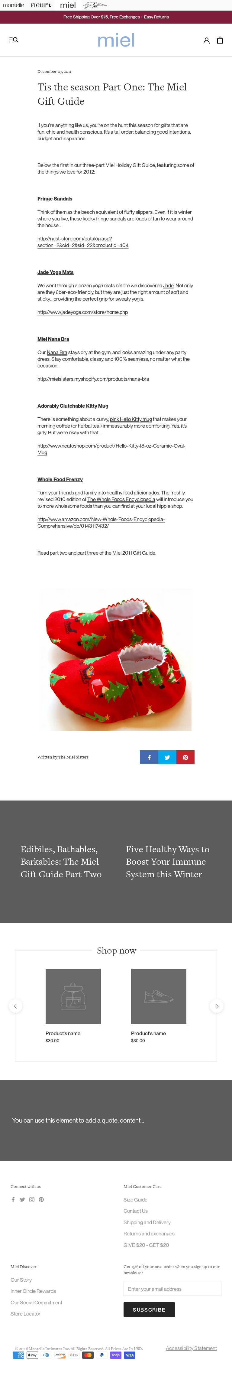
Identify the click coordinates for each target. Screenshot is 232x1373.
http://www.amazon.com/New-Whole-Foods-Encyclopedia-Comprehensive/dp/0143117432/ (101, 522)
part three (87, 553)
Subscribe (149, 1309)
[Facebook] (13, 1199)
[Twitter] (22, 1199)
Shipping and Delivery (147, 1222)
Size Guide (135, 1199)
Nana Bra (57, 352)
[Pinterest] (41, 1199)
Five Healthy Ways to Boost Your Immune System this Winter (168, 861)
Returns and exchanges (149, 1233)
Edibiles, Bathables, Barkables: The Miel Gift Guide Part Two (61, 861)
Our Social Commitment (36, 1302)
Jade (168, 285)
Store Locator (25, 1313)
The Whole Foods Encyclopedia (121, 499)
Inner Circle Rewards (33, 1291)
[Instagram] (31, 1199)
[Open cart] (220, 40)
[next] (216, 1006)
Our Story (21, 1280)
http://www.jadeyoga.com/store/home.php (82, 312)
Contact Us (136, 1211)
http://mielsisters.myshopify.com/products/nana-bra (93, 379)
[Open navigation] (14, 40)
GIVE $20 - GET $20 (146, 1245)
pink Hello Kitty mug (131, 419)
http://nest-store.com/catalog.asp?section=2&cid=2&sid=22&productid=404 (83, 241)
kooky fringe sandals (104, 218)
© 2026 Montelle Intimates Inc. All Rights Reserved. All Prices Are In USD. (79, 1349)
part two (58, 553)
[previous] (15, 1006)
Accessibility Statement (191, 1348)
